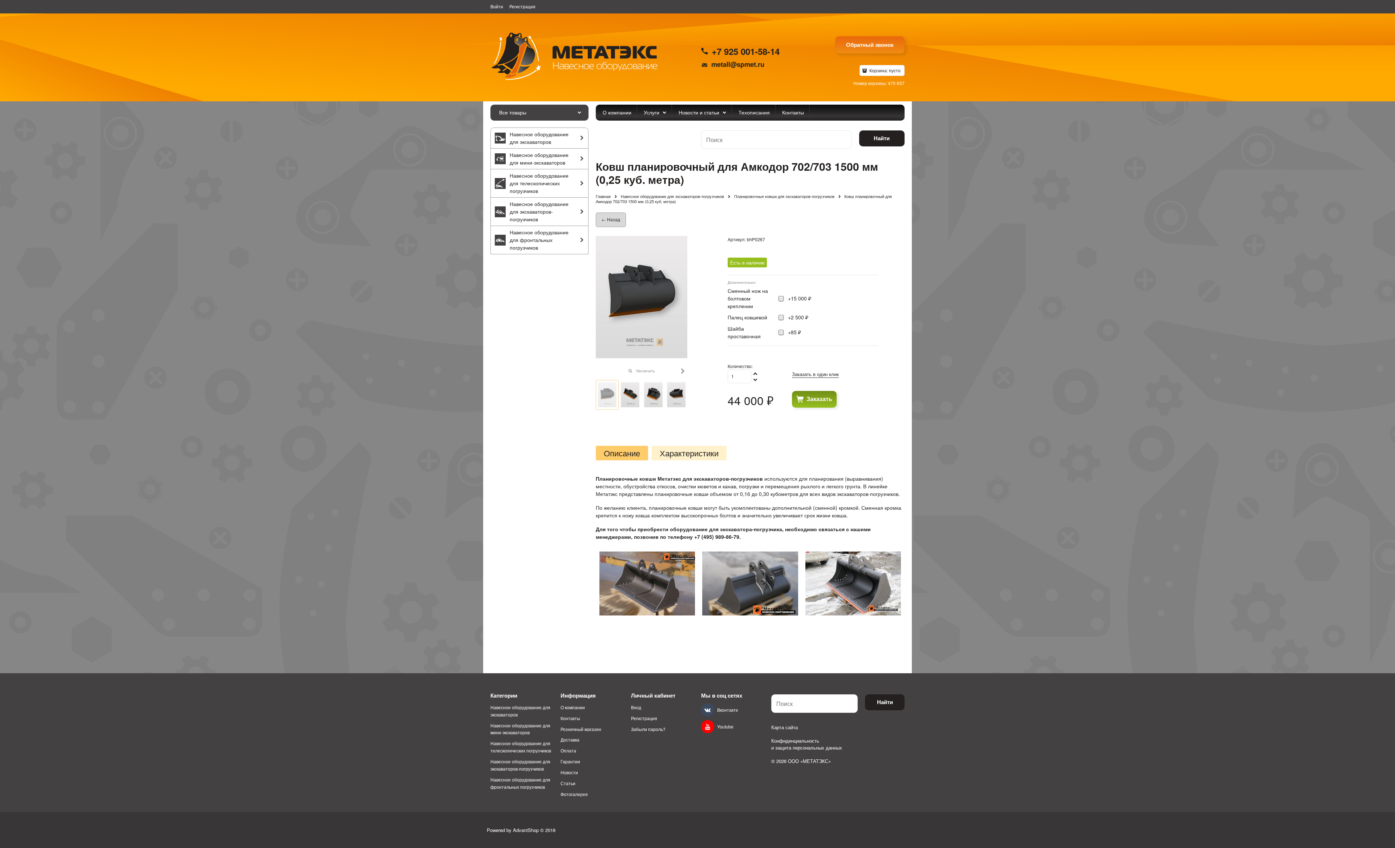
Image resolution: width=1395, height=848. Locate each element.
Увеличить (645, 370)
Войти (496, 6)
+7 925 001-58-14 (746, 51)
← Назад (611, 219)
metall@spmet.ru (737, 64)
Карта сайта (784, 727)
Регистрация (522, 6)
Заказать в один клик (815, 374)
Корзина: (884, 70)
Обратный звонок (870, 45)
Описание (622, 453)
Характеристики (689, 453)
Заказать (819, 399)
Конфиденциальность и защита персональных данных (806, 744)
